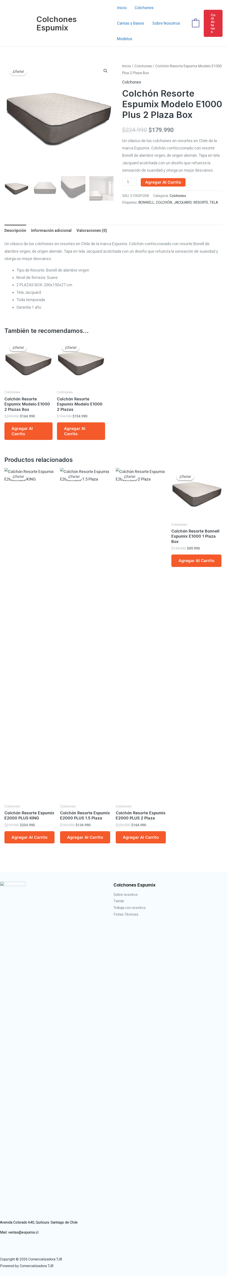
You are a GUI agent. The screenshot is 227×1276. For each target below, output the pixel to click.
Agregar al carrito (163, 182)
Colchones (144, 7)
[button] (213, 23)
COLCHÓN (164, 202)
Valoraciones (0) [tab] (91, 230)
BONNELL (146, 202)
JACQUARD (183, 202)
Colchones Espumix (56, 23)
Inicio (122, 7)
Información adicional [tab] (51, 230)
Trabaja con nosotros (130, 908)
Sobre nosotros (126, 894)
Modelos (124, 38)
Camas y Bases (130, 23)
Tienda (119, 901)
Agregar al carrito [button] (22, 431)
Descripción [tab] (15, 230)
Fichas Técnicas (126, 914)
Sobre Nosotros (166, 23)
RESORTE (200, 202)
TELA (214, 202)
